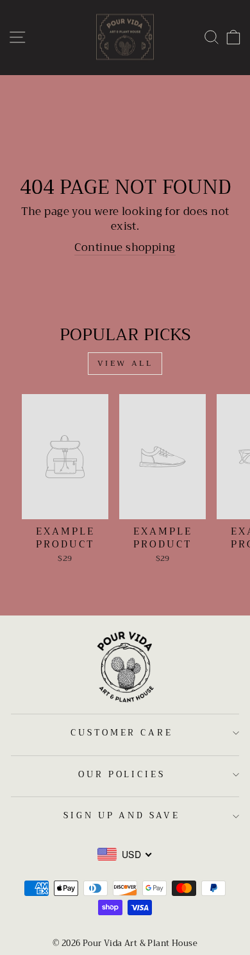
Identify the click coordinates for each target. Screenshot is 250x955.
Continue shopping (124, 247)
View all (125, 363)
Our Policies (122, 774)
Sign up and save (122, 815)
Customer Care (122, 732)
